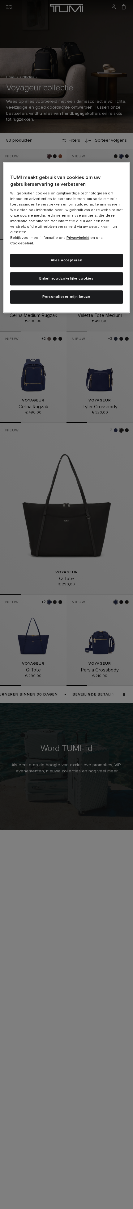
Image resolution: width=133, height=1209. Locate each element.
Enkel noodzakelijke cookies (66, 278)
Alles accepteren (67, 261)
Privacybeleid (77, 238)
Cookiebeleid (21, 244)
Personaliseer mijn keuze (66, 297)
